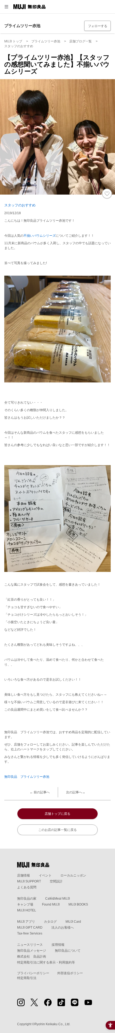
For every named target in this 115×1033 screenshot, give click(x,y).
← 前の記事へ (40, 792)
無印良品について (67, 950)
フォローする (97, 26)
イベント (45, 875)
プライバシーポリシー (33, 973)
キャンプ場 (25, 904)
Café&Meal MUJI (57, 898)
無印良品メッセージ (31, 950)
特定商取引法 (26, 978)
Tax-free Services (29, 933)
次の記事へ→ (75, 792)
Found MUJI (51, 904)
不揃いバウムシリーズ (40, 236)
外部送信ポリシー (70, 973)
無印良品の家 (26, 898)
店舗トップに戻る (57, 814)
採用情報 (58, 945)
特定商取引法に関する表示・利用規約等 (46, 962)
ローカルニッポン (73, 875)
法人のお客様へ (62, 927)
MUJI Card (73, 922)
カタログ (50, 922)
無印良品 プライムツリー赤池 (26, 777)
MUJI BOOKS (78, 904)
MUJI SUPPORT (29, 881)
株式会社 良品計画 (31, 956)
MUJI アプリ (26, 922)
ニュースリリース (30, 945)
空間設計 (56, 881)
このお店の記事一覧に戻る (57, 830)
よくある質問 (26, 887)
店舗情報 (23, 875)
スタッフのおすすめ (20, 205)
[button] (6, 6)
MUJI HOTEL (26, 910)
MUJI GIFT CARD (30, 927)
